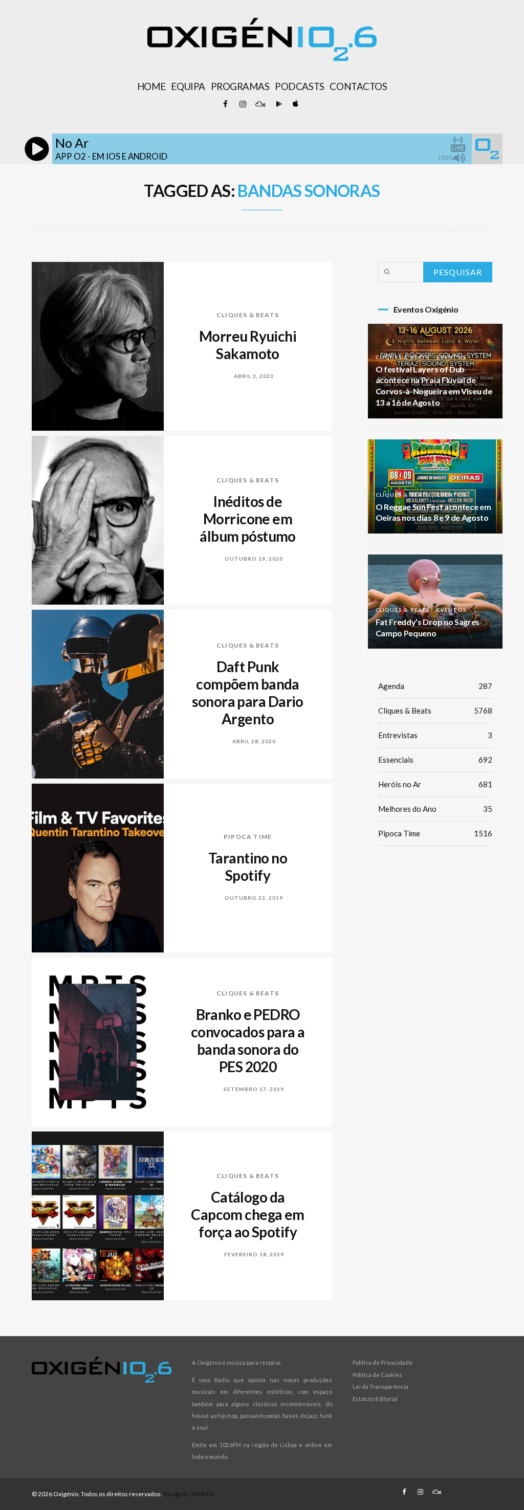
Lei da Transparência (380, 1386)
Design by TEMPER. (189, 1494)
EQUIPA (188, 86)
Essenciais (435, 759)
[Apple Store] (294, 104)
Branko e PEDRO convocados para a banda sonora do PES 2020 (247, 1040)
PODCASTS (299, 86)
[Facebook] (225, 104)
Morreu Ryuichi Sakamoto (247, 344)
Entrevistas (435, 735)
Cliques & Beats (247, 315)
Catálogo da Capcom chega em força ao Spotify (247, 1214)
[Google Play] (277, 104)
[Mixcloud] (260, 104)
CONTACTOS (358, 86)
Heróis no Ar (435, 784)
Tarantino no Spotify (247, 866)
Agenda (435, 686)
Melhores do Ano (435, 808)
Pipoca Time (248, 836)
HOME (151, 86)
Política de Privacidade (382, 1362)
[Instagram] (242, 104)
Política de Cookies (377, 1374)
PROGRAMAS (240, 86)
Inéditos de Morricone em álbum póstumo (248, 519)
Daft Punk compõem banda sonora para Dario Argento (247, 692)
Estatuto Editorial (375, 1398)
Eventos (452, 357)
